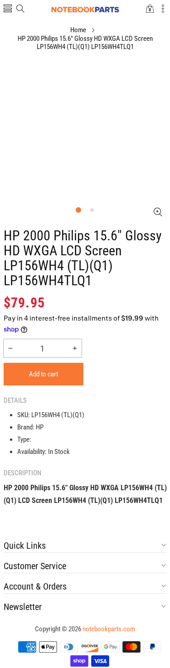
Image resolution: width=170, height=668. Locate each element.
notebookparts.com (109, 629)
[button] (8, 9)
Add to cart (43, 374)
